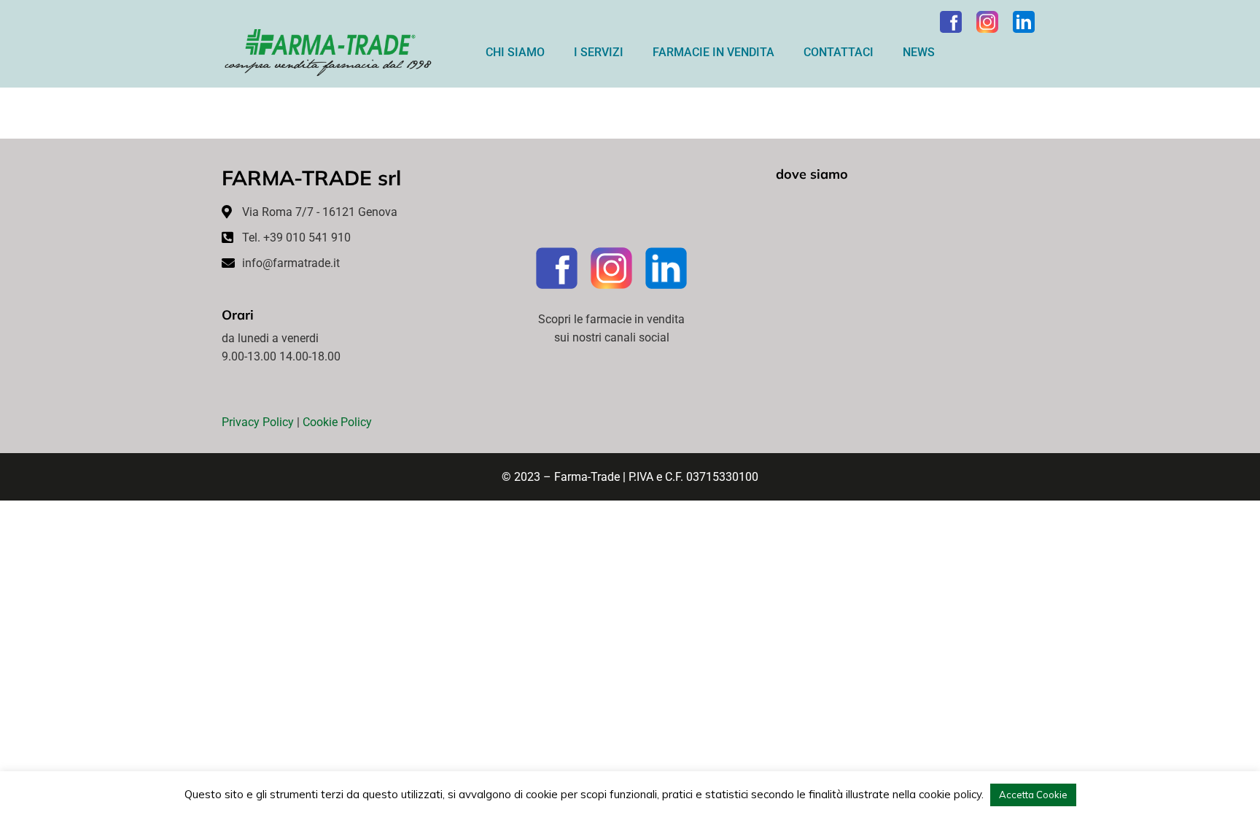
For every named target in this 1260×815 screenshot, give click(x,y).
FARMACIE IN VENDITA (713, 52)
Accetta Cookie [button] (1033, 794)
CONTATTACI (839, 52)
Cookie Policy (337, 422)
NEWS (919, 52)
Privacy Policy (258, 422)
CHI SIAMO (515, 52)
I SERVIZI (598, 52)
